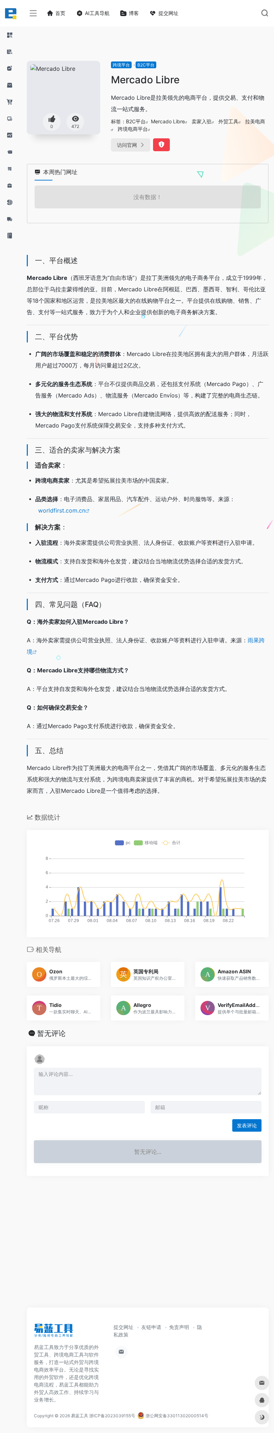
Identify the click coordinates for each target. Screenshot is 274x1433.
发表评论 (247, 1125)
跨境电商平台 (133, 129)
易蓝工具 (79, 1415)
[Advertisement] (148, 1249)
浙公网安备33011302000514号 (176, 1415)
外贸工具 (228, 121)
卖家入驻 (202, 121)
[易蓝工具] (53, 1332)
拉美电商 (255, 121)
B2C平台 (145, 65)
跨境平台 (121, 65)
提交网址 (123, 1327)
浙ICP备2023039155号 (112, 1415)
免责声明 (179, 1327)
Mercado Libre (168, 121)
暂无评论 (51, 1033)
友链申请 (151, 1327)
